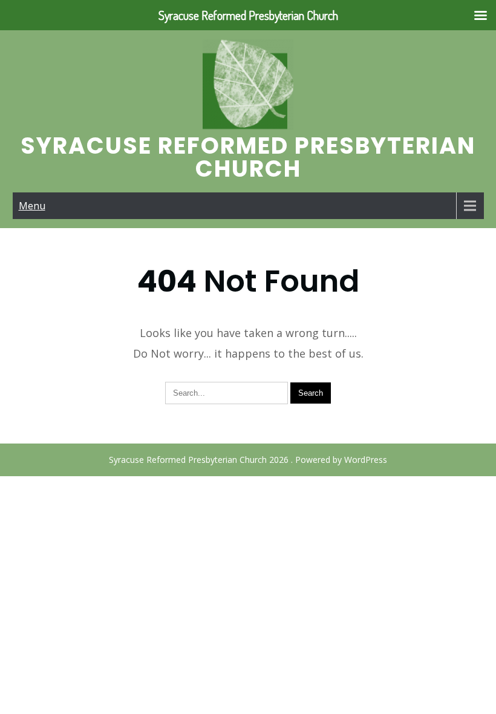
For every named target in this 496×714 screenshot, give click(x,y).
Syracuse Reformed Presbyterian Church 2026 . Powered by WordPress (248, 459)
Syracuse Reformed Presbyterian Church (248, 157)
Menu (32, 205)
